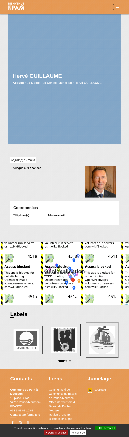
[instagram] (22, 422)
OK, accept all (106, 428)
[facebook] (14, 422)
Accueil (18, 82)
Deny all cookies (57, 432)
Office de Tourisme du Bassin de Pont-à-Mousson (62, 406)
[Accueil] (27, 7)
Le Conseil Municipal (57, 82)
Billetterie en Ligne (60, 418)
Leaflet (125, 304)
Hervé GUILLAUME (88, 82)
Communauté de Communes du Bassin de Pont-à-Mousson (63, 394)
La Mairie (33, 82)
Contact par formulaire (25, 414)
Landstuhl (100, 390)
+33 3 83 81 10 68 (21, 410)
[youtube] (29, 422)
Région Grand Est (60, 414)
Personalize (78, 432)
